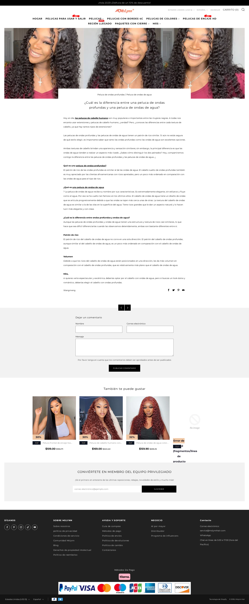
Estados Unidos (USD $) (180, 10)
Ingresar (215, 10)
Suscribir (159, 489)
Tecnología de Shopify (218, 599)
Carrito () (231, 10)
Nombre (80, 323)
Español (201, 10)
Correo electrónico (136, 323)
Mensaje (80, 336)
